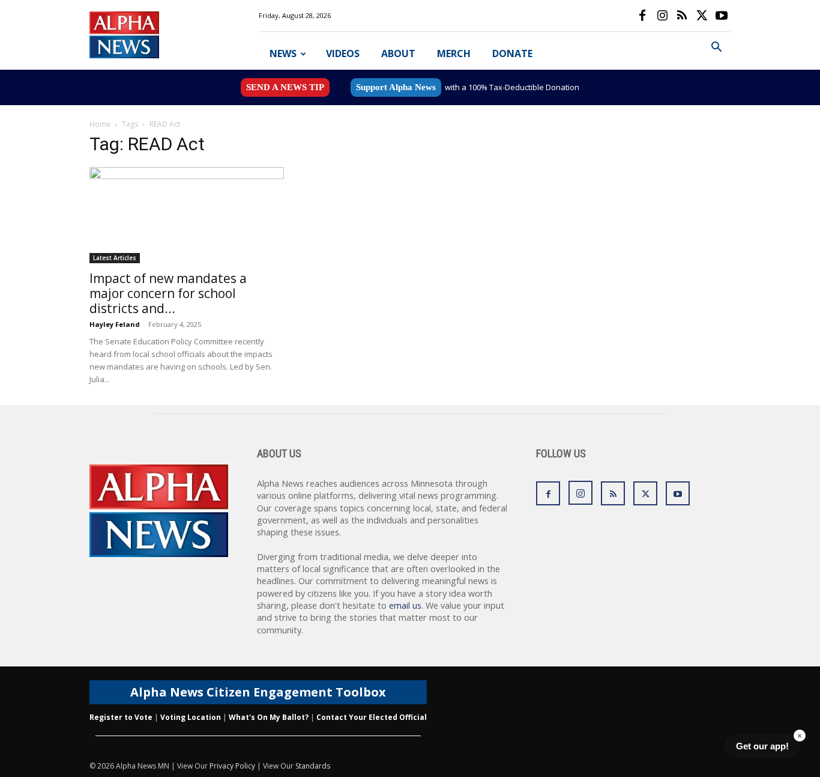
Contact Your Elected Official (371, 717)
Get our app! (762, 746)
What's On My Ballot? (269, 717)
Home (99, 124)
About (398, 53)
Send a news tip (285, 87)
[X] (702, 15)
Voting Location (190, 717)
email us (405, 605)
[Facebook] (642, 15)
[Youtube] (722, 15)
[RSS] (682, 15)
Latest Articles (114, 258)
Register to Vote (120, 717)
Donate (512, 53)
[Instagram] (662, 15)
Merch (454, 53)
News (283, 53)
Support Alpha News (396, 87)
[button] (716, 48)
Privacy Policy (232, 766)
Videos (343, 53)
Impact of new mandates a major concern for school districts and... (168, 293)
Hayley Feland (114, 324)
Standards (312, 766)
